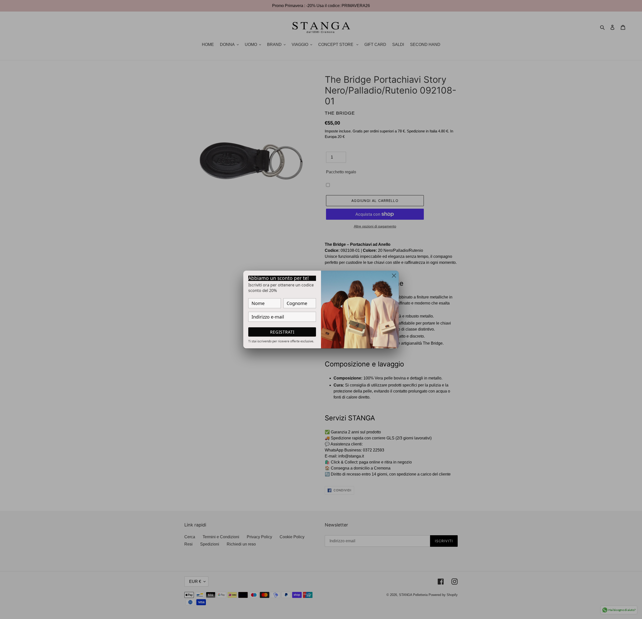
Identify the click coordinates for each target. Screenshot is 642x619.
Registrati (282, 332)
